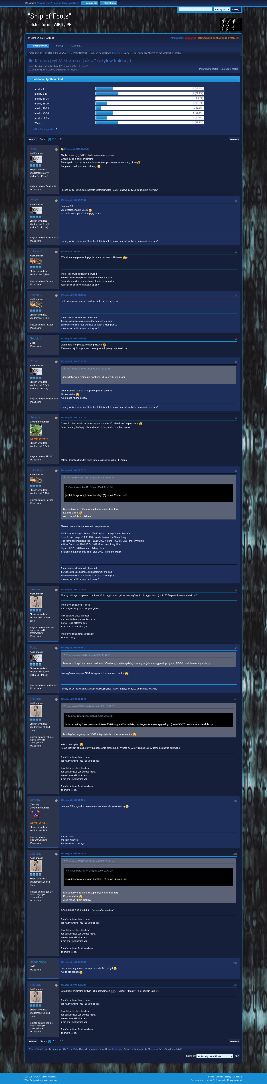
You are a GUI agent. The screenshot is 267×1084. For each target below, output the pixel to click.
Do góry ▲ (237, 1077)
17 (61, 139)
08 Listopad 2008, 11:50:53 (73, 854)
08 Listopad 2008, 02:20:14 (73, 417)
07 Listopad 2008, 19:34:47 (76, 149)
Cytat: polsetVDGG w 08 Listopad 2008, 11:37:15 (90, 706)
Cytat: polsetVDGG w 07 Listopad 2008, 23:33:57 (90, 477)
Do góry (32, 1041)
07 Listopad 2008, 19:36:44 (73, 200)
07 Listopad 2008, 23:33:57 (73, 361)
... (58, 139)
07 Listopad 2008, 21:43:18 (73, 295)
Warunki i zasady (223, 1077)
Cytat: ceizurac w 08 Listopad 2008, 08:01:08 (88, 655)
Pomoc (211, 1077)
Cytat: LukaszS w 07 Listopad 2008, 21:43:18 (88, 368)
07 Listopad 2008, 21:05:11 (73, 251)
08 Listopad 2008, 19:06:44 (73, 985)
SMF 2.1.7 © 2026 (33, 1077)
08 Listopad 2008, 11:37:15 (73, 648)
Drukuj (234, 139)
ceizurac (35, 589)
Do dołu (32, 139)
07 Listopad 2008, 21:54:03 (73, 338)
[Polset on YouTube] (31, 183)
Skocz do (190, 1056)
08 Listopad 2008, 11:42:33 (73, 699)
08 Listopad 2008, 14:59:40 (73, 962)
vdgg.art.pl (190, 38)
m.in (113, 991)
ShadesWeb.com (49, 1080)
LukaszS (36, 251)
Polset (34, 149)
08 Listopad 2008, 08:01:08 (73, 589)
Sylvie (127, 53)
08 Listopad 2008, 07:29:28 (73, 470)
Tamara (35, 800)
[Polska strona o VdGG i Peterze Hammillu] (31, 453)
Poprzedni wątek (208, 69)
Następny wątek (229, 69)
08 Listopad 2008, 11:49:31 (73, 800)
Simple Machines (49, 1077)
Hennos (35, 417)
